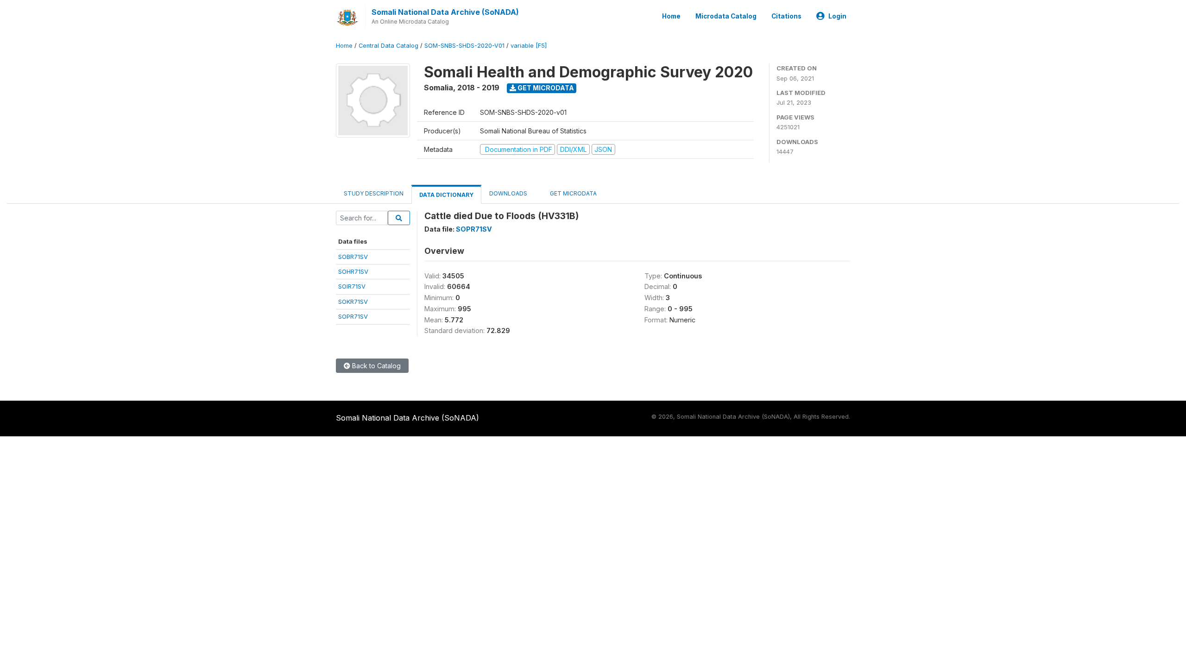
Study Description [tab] (374, 193)
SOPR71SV (353, 316)
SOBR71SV (353, 256)
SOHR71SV (353, 271)
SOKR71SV (353, 301)
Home (671, 16)
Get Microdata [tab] (573, 193)
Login (837, 16)
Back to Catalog (375, 366)
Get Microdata (545, 88)
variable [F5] (529, 45)
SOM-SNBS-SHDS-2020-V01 (464, 45)
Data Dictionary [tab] (446, 194)
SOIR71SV (352, 286)
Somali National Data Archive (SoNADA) (445, 12)
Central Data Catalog (388, 45)
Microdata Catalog (726, 16)
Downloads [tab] (508, 193)
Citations (786, 16)
